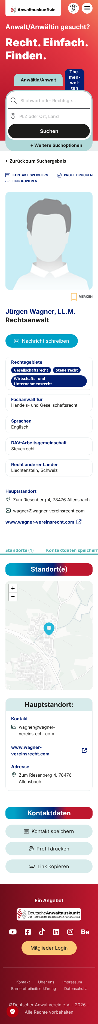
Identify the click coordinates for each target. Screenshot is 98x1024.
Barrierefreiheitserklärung (33, 988)
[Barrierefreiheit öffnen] (73, 8)
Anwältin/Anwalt (38, 80)
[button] (49, 629)
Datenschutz (75, 988)
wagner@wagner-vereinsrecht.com (49, 510)
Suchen (49, 131)
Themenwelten (74, 80)
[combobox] (49, 100)
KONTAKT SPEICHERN (30, 175)
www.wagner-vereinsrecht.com (39, 522)
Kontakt (23, 982)
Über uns (46, 982)
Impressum (72, 982)
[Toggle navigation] (87, 8)
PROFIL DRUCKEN (78, 175)
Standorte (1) (19, 550)
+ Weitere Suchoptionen (56, 145)
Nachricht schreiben (45, 341)
